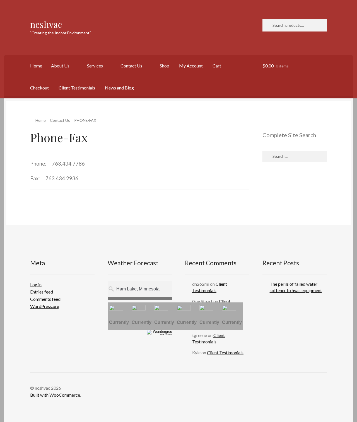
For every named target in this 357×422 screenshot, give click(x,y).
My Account (191, 65)
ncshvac (46, 24)
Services (95, 65)
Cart (217, 65)
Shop (164, 65)
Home (36, 65)
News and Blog (119, 87)
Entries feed (41, 291)
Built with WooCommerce (55, 394)
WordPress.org (44, 306)
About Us (60, 65)
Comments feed (45, 299)
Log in (36, 284)
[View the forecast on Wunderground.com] (159, 332)
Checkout (39, 87)
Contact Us (131, 65)
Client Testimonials (77, 87)
